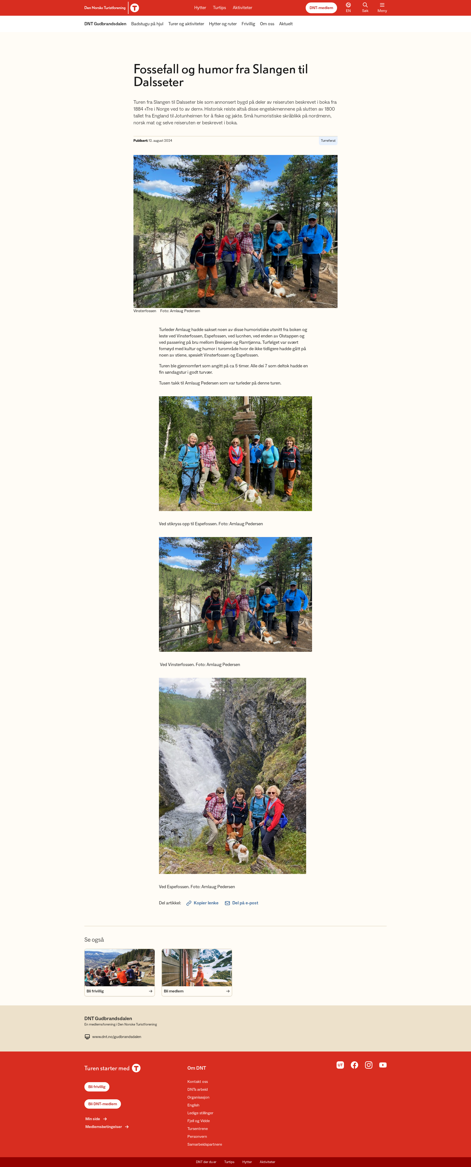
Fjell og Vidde (198, 1120)
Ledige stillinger (200, 1113)
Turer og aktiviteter (186, 24)
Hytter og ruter (223, 24)
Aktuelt (286, 24)
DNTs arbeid (197, 1089)
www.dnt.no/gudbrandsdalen (116, 1036)
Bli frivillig (96, 1086)
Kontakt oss (197, 1081)
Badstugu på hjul (147, 24)
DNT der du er (206, 1162)
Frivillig (248, 24)
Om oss (267, 24)
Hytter (200, 8)
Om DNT (196, 1068)
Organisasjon (198, 1097)
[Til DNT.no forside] (111, 8)
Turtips (219, 8)
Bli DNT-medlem (102, 1104)
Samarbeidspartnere (204, 1144)
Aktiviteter (242, 8)
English (193, 1105)
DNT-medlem (321, 7)
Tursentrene (197, 1128)
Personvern (197, 1136)
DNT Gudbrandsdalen (105, 24)
